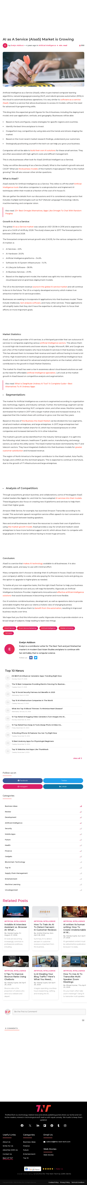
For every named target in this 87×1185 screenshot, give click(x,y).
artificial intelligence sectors (53, 343)
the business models (28, 169)
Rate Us (59, 1169)
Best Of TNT (8, 1158)
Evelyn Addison (17, 45)
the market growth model (20, 527)
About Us (6, 1142)
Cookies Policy (53, 1182)
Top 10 (26, 1158)
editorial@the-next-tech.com (58, 1142)
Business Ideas (29, 1142)
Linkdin (64, 787)
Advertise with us (10, 1150)
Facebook (23, 781)
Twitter (64, 781)
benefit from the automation (48, 608)
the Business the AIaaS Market (36, 421)
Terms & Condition (77, 1182)
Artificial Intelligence (47, 45)
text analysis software (30, 303)
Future (26, 1150)
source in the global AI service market (50, 287)
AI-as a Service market (23, 227)
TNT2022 (8, 633)
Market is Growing (66, 628)
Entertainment (29, 1154)
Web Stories (49, 1155)
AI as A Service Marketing (27, 628)
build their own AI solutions (43, 150)
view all (76, 758)
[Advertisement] (44, 25)
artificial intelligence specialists (41, 373)
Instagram (23, 787)
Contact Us (7, 1154)
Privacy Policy (65, 1182)
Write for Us (8, 1146)
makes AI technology (33, 563)
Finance (26, 1146)
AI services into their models (69, 498)
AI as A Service (9, 628)
